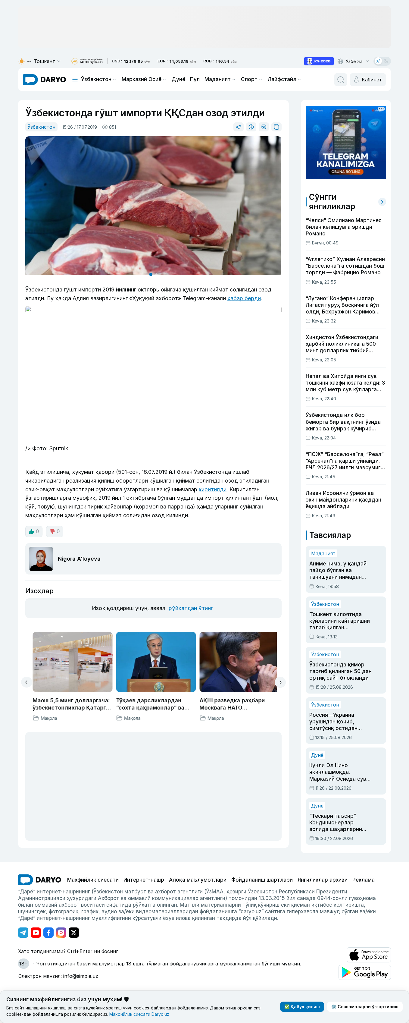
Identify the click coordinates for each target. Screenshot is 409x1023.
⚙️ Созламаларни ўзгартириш (364, 1006)
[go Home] (39, 879)
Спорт (249, 79)
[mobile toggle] (75, 80)
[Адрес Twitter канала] (74, 932)
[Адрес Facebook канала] (48, 932)
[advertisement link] (319, 61)
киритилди (212, 489)
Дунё (178, 79)
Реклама (363, 880)
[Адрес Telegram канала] (23, 932)
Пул (195, 79)
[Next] (280, 682)
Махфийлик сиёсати (93, 880)
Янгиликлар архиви (323, 880)
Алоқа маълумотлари (197, 880)
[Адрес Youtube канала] (36, 932)
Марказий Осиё (141, 79)
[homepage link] (44, 79)
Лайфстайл (282, 79)
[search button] (340, 79)
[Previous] (26, 682)
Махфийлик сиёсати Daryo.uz (139, 1014)
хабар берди (244, 298)
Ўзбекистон (96, 79)
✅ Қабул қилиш (302, 1006)
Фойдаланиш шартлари (262, 880)
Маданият (217, 79)
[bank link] (87, 61)
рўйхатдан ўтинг (191, 608)
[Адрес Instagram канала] (61, 932)
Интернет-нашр (143, 880)
